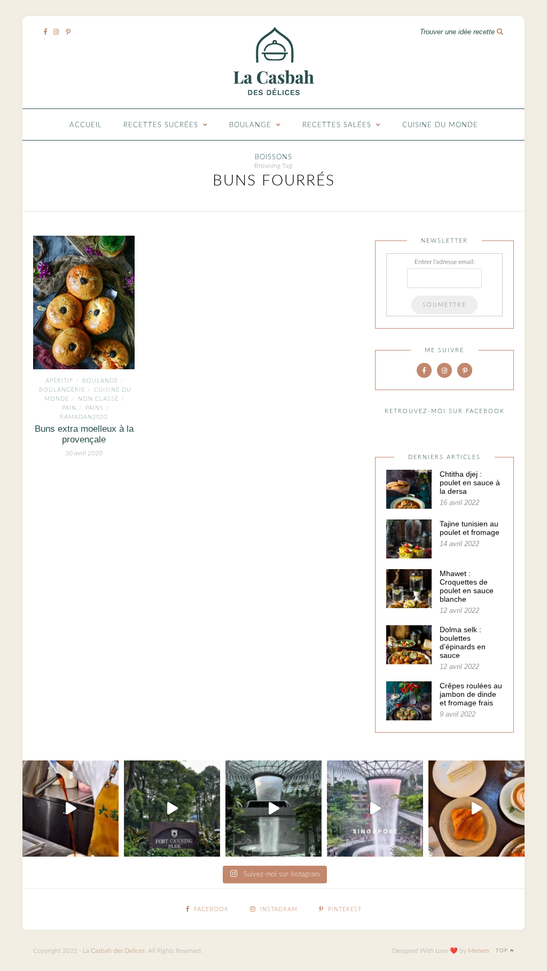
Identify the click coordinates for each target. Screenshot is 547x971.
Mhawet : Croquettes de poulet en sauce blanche (467, 586)
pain (69, 408)
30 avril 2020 (84, 453)
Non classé (98, 399)
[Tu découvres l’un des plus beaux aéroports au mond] (273, 808)
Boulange (250, 125)
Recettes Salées (336, 125)
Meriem (478, 950)
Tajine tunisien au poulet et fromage (469, 528)
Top (503, 950)
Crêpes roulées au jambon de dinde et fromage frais (471, 694)
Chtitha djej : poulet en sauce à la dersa (470, 482)
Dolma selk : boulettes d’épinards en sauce (463, 642)
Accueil (85, 125)
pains (94, 408)
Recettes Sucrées (160, 125)
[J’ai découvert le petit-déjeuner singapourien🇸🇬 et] (70, 808)
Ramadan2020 (83, 417)
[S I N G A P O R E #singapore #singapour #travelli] (375, 808)
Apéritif (59, 381)
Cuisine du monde (440, 125)
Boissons (273, 157)
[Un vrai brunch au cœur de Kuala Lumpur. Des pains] (476, 808)
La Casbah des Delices (114, 950)
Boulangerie (62, 390)
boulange (100, 381)
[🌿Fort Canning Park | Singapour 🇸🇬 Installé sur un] (172, 808)
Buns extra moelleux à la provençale (84, 434)
